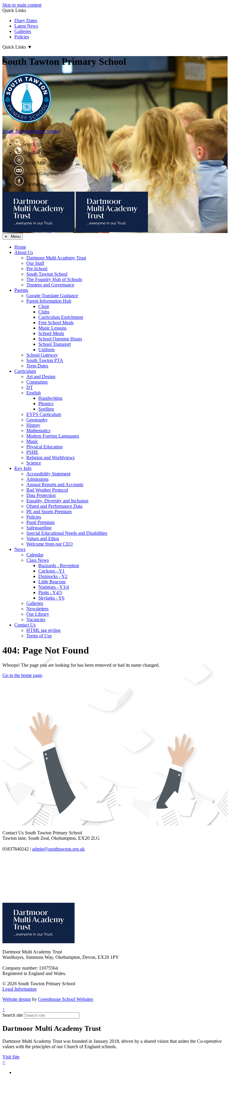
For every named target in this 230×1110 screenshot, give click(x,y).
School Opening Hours (60, 338)
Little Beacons (52, 581)
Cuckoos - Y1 (51, 570)
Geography (37, 419)
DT (29, 387)
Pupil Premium (40, 522)
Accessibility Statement (48, 473)
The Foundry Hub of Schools (54, 279)
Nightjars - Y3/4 (53, 587)
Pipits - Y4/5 (50, 592)
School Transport (54, 344)
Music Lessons (52, 328)
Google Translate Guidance (52, 295)
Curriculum (25, 371)
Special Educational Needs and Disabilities (66, 533)
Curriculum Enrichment (60, 317)
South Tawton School (46, 274)
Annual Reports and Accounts (54, 484)
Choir (43, 306)
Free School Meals (56, 322)
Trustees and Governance (50, 284)
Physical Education (44, 446)
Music (32, 441)
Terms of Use (39, 635)
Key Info (22, 468)
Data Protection (41, 495)
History (33, 425)
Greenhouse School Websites (65, 999)
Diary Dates (25, 20)
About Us (23, 252)
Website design (16, 999)
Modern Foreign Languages (52, 435)
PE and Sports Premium (49, 511)
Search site (12, 1015)
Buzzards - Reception (58, 565)
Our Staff (35, 263)
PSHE (32, 452)
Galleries (22, 31)
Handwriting (50, 398)
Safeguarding (39, 527)
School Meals (51, 333)
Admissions (37, 479)
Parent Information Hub (48, 301)
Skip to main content (21, 4)
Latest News (26, 25)
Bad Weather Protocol (47, 489)
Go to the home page (22, 675)
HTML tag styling (43, 630)
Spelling (46, 408)
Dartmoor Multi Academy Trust (56, 257)
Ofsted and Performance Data (54, 506)
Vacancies (35, 619)
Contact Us (25, 624)
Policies (21, 36)
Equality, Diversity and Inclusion (57, 500)
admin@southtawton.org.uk (58, 848)
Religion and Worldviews (50, 457)
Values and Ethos (42, 538)
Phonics (45, 403)
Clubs (43, 311)
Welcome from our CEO (49, 543)
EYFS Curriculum (43, 414)
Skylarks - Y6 (51, 597)
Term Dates (37, 365)
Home (20, 247)
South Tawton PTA (44, 360)
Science (33, 462)
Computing (37, 381)
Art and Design (40, 376)
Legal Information (19, 989)
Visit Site (10, 1056)
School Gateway (42, 355)
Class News (37, 560)
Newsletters (37, 608)
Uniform (46, 349)
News (19, 549)
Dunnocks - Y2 (52, 576)
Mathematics (38, 430)
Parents (21, 290)
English (33, 392)
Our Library (37, 614)
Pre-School (36, 268)
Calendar (34, 554)
